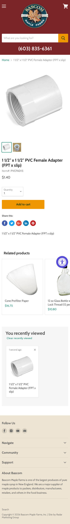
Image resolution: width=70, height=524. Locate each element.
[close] (35, 350)
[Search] (63, 38)
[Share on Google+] (19, 223)
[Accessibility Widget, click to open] (62, 262)
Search (5, 509)
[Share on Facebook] (4, 223)
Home (5, 60)
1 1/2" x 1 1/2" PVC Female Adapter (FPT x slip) (22, 388)
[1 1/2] (35, 104)
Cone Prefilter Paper (17, 301)
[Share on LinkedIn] (26, 223)
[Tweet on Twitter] (12, 223)
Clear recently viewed (19, 338)
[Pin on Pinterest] (33, 223)
